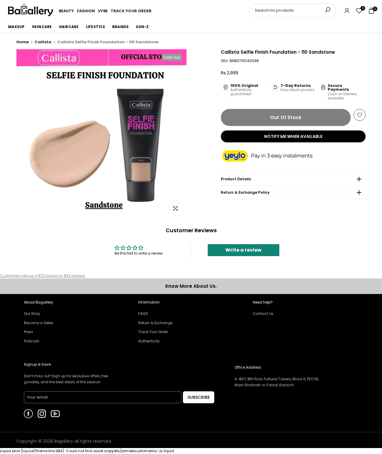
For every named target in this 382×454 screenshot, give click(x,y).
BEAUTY (66, 11)
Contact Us (263, 313)
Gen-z (142, 26)
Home (22, 42)
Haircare (69, 26)
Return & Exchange (155, 322)
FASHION (86, 11)
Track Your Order (153, 331)
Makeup (16, 26)
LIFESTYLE (95, 26)
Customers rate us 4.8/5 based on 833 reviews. (43, 275)
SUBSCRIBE (198, 397)
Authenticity (149, 341)
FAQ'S (143, 313)
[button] (273, 156)
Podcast (31, 341)
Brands (120, 26)
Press (28, 331)
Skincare (42, 26)
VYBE (102, 11)
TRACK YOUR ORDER (131, 11)
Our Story (32, 313)
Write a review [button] (243, 250)
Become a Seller (38, 322)
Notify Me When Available (293, 136)
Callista (43, 42)
